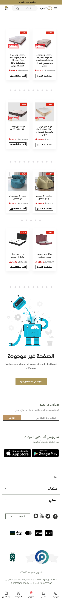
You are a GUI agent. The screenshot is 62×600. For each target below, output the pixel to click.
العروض (31, 597)
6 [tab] (28, 90)
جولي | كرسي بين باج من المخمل (17, 197)
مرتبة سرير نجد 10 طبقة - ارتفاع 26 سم (17, 127)
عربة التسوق (6, 597)
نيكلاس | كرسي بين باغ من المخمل (44, 197)
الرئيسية (56, 597)
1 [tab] (51, 90)
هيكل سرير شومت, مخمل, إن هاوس (44, 255)
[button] (17, 516)
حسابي (43, 597)
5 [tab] (33, 90)
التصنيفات (18, 597)
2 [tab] (47, 90)
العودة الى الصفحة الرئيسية (31, 381)
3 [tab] (42, 90)
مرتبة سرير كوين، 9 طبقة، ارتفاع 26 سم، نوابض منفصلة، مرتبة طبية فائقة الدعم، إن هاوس (17, 60)
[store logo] (46, 8)
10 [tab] (10, 90)
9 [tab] (15, 90)
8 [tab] (19, 90)
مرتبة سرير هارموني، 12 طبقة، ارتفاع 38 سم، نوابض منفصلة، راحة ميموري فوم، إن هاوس (44, 60)
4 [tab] (38, 90)
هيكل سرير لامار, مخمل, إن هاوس (17, 255)
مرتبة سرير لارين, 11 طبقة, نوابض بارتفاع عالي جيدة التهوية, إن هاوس (44, 130)
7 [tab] (24, 90)
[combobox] (24, 8)
